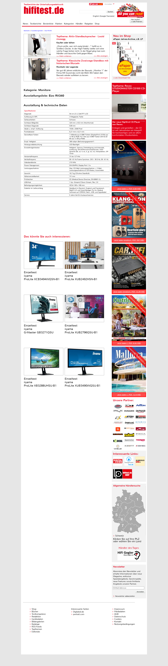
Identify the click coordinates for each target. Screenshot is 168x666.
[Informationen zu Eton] (129, 418)
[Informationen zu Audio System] (129, 406)
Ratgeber (89, 23)
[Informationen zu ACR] (118, 406)
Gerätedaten (37, 619)
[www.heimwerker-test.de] (140, 468)
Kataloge (36, 624)
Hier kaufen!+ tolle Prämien (136, 20)
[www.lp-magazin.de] (118, 480)
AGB (116, 614)
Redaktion (36, 616)
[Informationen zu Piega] (141, 435)
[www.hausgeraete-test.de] (129, 468)
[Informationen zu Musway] (118, 435)
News (25, 23)
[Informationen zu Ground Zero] (118, 423)
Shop (97, 23)
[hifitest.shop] (127, 480)
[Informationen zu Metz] (141, 429)
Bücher (35, 611)
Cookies (118, 619)
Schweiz (119, 535)
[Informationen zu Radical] (118, 441)
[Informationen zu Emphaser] (141, 412)
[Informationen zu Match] (129, 429)
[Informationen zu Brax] (118, 412)
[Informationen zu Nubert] (129, 435)
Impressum (119, 609)
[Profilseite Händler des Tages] (128, 560)
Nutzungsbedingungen (124, 624)
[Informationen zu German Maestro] (141, 418)
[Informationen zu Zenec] (141, 447)
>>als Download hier (122, 78)
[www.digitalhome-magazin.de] (118, 468)
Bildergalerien (38, 621)
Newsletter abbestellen (125, 596)
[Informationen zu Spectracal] (129, 441)
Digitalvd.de (78, 611)
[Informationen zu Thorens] (141, 441)
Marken (58, 23)
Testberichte (35, 23)
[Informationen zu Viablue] (118, 447)
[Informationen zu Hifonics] (141, 423)
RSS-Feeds (37, 626)
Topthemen (37, 629)
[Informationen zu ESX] (118, 418)
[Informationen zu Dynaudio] (129, 412)
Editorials (36, 631)
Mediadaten (119, 611)
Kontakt (117, 621)
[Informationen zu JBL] (118, 429)
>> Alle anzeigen (101, 56)
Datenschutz (120, 616)
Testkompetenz (39, 614)
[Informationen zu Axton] (141, 406)
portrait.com (78, 614)
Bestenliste (48, 23)
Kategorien (69, 23)
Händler (79, 23)
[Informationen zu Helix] (129, 423)
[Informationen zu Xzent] (129, 447)
